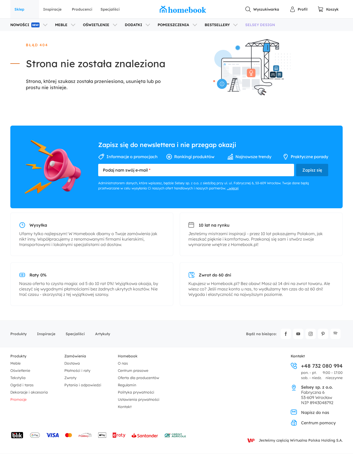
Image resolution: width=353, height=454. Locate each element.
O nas (123, 363)
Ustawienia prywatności (138, 399)
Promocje (18, 399)
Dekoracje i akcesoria (29, 392)
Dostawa (72, 363)
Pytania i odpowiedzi (82, 385)
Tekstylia (18, 377)
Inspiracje (52, 9)
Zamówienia (75, 356)
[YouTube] (298, 334)
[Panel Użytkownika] (298, 9)
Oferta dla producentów (138, 377)
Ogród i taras (22, 385)
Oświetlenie (20, 370)
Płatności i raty (77, 370)
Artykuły (102, 334)
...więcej (233, 188)
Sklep (19, 9)
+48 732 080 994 (322, 366)
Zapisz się (312, 170)
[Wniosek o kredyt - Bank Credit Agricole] (175, 435)
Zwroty (70, 377)
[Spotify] (335, 334)
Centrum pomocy (318, 422)
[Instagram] (310, 334)
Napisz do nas (315, 412)
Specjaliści (110, 9)
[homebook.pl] (183, 9)
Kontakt (125, 406)
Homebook (127, 356)
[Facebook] (286, 334)
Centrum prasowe (133, 370)
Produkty (18, 334)
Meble (15, 363)
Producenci (82, 9)
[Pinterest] (323, 334)
